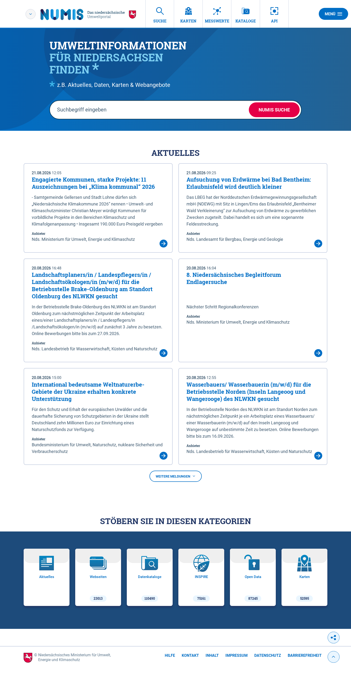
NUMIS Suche (274, 110)
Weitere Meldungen (173, 476)
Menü (330, 14)
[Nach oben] (334, 657)
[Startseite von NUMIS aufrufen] (88, 14)
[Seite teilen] (334, 637)
